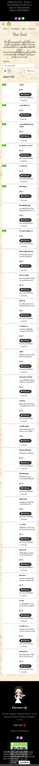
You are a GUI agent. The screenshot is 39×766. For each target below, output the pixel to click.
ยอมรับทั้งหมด (24, 762)
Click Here (19, 725)
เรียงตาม (7, 61)
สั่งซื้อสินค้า (26, 94)
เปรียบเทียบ (24, 100)
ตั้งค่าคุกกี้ (13, 762)
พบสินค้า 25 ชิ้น (9, 77)
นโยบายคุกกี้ (14, 758)
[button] (36, 24)
